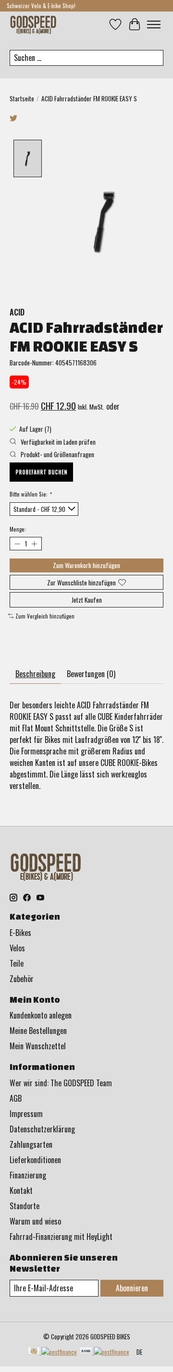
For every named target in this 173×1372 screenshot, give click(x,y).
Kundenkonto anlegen (41, 1015)
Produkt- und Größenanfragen (56, 454)
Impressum (26, 1113)
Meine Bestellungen (38, 1030)
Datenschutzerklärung (42, 1129)
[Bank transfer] (104, 1352)
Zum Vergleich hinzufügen (44, 616)
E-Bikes (20, 932)
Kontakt (21, 1190)
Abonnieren (132, 1288)
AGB (16, 1098)
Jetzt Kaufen (87, 600)
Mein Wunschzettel (38, 1046)
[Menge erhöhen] (34, 543)
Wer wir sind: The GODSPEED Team (61, 1083)
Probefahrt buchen (41, 472)
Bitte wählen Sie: (30, 494)
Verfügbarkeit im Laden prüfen (57, 442)
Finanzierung (28, 1175)
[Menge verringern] (17, 543)
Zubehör (22, 978)
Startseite (22, 98)
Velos (17, 948)
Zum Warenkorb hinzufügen (86, 565)
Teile (17, 963)
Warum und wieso (35, 1221)
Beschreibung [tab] (35, 674)
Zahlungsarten (31, 1144)
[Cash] (52, 1352)
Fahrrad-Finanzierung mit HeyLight (61, 1236)
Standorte (24, 1206)
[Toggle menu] (153, 24)
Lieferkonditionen (35, 1160)
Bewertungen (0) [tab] (91, 674)
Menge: (18, 529)
